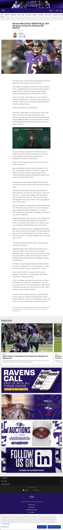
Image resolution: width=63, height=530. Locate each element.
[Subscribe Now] (31, 380)
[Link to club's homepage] (3, 10)
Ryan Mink (21, 33)
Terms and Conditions (31, 509)
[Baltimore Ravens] (31, 497)
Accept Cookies (42, 526)
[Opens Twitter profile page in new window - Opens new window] (22, 37)
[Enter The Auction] (31, 433)
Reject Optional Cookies (54, 526)
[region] (31, 522)
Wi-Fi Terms (31, 512)
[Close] (60, 516)
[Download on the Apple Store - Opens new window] (26, 490)
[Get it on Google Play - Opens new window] (36, 491)
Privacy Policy (31, 504)
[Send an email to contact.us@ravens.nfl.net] (24, 37)
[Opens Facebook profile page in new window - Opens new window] (20, 37)
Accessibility (31, 507)
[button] (31, 138)
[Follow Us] (31, 460)
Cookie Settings (5, 526)
